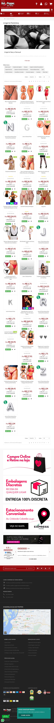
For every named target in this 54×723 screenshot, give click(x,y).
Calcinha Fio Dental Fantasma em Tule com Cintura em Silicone (27, 102)
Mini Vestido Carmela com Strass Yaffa (43, 102)
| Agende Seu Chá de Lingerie (34, 642)
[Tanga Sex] (43, 197)
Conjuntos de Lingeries (17, 67)
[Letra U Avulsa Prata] (27, 267)
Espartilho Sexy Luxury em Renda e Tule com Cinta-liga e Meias (27, 313)
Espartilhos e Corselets (19, 72)
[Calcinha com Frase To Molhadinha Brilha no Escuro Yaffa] (10, 267)
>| (48, 81)
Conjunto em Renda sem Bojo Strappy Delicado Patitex (27, 382)
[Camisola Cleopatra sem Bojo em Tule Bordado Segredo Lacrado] (10, 197)
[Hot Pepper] (9, 4)
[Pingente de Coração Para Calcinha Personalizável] (43, 337)
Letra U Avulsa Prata (27, 276)
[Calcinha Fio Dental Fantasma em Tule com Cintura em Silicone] (27, 92)
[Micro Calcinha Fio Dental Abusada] (10, 92)
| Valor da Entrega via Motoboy (11, 671)
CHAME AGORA (25, 715)
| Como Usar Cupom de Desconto (11, 661)
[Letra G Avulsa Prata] (27, 127)
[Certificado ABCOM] (31, 692)
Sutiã (43, 69)
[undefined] (13, 554)
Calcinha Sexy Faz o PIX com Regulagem (43, 137)
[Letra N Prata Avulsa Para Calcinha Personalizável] (10, 127)
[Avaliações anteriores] (16, 552)
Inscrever (30, 568)
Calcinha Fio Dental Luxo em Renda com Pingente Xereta (10, 347)
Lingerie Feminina (10, 18)
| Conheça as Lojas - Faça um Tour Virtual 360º (14, 652)
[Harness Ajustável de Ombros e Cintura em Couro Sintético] (10, 232)
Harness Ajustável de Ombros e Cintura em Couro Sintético (10, 242)
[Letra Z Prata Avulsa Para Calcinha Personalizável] (43, 372)
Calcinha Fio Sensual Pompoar (27, 206)
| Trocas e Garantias (32, 652)
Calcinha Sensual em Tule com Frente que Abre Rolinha (10, 382)
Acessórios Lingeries (30, 72)
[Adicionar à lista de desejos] (15, 116)
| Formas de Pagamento (9, 676)
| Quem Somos (7, 642)
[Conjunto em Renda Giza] (10, 162)
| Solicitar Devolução (32, 650)
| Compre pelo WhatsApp (9, 679)
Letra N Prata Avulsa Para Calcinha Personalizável (10, 137)
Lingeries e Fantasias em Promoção (21, 69)
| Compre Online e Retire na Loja (11, 666)
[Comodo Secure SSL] (47, 692)
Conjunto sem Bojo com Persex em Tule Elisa (43, 277)
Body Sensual (7, 67)
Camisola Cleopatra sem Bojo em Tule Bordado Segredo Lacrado (10, 207)
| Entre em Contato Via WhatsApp (11, 650)
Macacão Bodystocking (34, 69)
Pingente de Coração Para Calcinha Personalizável (43, 347)
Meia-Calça (45, 72)
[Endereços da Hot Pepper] (27, 622)
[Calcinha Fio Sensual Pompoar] (27, 197)
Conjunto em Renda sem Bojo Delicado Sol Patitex (27, 347)
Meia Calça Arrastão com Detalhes (43, 172)
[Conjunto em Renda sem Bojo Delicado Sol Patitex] (27, 337)
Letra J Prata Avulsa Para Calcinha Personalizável (43, 242)
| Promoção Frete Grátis (9, 682)
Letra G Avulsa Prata (27, 136)
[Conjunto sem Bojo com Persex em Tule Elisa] (43, 267)
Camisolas (38, 72)
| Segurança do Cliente (9, 645)
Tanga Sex (43, 206)
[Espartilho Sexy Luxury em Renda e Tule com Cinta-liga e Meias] (27, 302)
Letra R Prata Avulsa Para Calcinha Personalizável (43, 312)
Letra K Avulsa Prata (10, 311)
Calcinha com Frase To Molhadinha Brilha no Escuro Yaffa (10, 278)
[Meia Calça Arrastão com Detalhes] (43, 162)
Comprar (8, 116)
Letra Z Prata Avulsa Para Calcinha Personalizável (43, 382)
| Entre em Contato (32, 655)
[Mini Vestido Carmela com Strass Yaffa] (43, 92)
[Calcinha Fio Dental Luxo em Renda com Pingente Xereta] (10, 337)
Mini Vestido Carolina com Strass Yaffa (27, 242)
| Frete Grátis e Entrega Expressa (11, 669)
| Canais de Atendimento (9, 674)
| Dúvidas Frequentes (9, 664)
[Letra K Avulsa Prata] (10, 302)
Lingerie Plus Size (8, 69)
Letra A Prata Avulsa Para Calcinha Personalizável (10, 417)
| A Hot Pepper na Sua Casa (34, 645)
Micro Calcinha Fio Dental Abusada (10, 102)
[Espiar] (12, 116)
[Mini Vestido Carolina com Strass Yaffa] (27, 232)
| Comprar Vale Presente (33, 647)
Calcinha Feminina (8, 72)
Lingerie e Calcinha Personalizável (36, 67)
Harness (25, 67)
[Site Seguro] (31, 698)
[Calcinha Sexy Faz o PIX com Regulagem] (43, 127)
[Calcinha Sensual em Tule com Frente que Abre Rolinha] (10, 372)
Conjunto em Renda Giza (10, 171)
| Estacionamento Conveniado (10, 647)
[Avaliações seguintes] (50, 552)
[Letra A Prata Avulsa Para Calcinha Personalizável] (10, 407)
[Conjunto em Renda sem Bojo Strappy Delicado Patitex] (27, 372)
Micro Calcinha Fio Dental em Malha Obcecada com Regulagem (27, 172)
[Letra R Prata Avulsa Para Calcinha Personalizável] (43, 302)
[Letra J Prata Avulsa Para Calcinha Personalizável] (43, 232)
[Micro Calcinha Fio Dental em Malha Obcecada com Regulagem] (27, 162)
